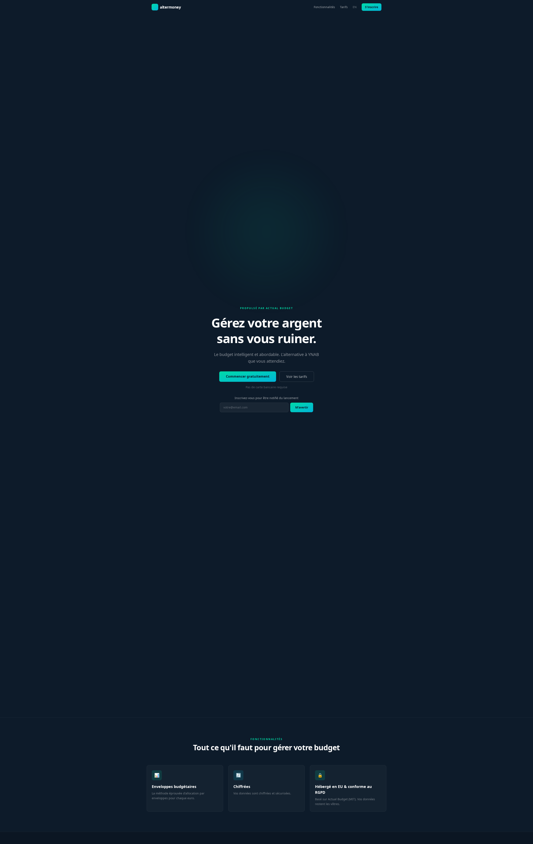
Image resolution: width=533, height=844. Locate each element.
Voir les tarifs (296, 376)
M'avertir (301, 407)
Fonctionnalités (324, 7)
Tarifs (344, 7)
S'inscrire (371, 7)
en (355, 7)
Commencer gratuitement (247, 376)
